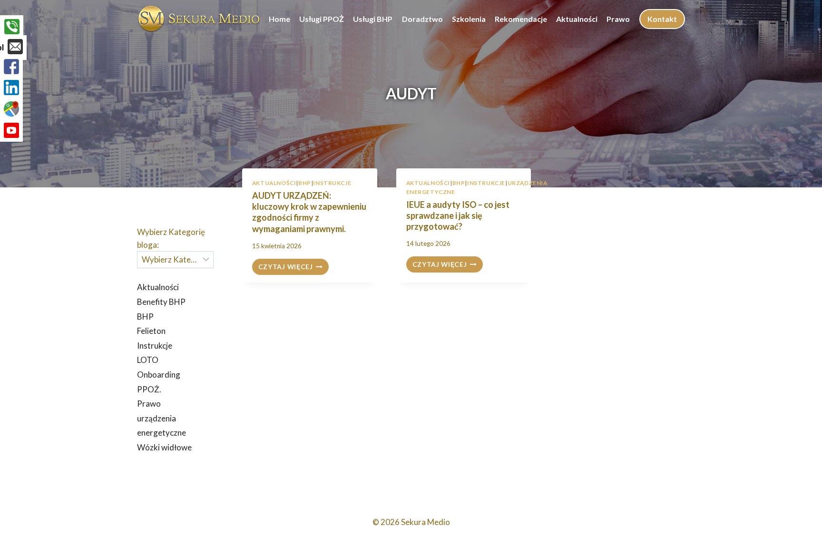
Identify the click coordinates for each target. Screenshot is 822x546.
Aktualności (576, 18)
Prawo (618, 18)
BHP (304, 182)
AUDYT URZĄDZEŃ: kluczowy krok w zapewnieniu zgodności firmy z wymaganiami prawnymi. (309, 212)
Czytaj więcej (293, 267)
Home (279, 18)
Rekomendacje (521, 18)
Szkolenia (469, 18)
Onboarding (158, 375)
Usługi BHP (372, 18)
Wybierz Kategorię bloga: (171, 238)
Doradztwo (422, 18)
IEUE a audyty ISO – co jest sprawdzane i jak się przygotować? (457, 215)
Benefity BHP (161, 302)
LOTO (147, 360)
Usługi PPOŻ (321, 18)
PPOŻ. (149, 389)
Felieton (151, 331)
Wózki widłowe (164, 447)
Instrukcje (332, 182)
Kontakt (662, 18)
